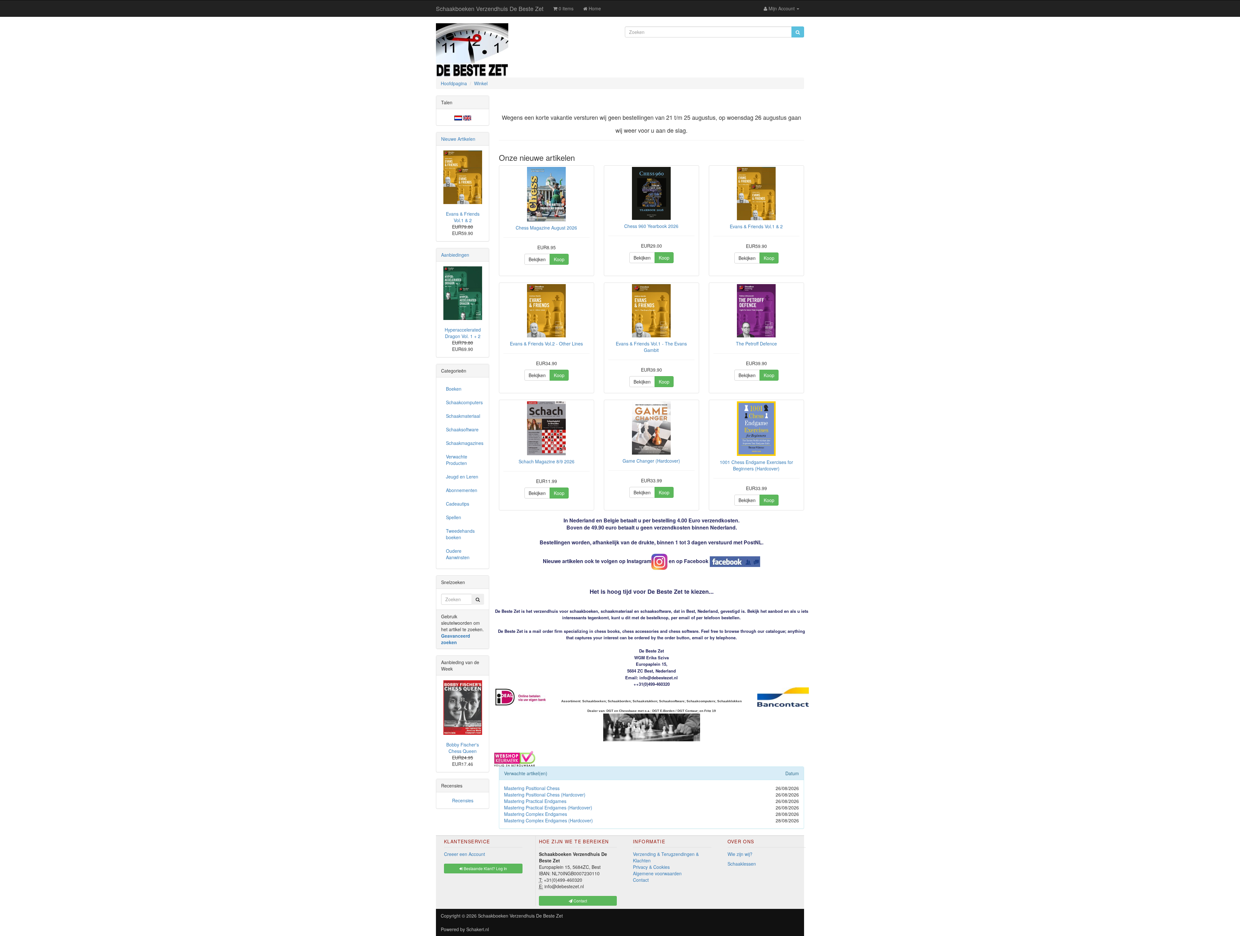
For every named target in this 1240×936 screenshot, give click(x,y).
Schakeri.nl (477, 929)
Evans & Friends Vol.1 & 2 (756, 226)
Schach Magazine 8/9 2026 (546, 461)
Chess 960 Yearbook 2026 (651, 226)
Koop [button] (559, 259)
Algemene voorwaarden (657, 873)
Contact (641, 880)
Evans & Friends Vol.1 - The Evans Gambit (651, 346)
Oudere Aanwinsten (458, 554)
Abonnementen (461, 490)
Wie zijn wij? (740, 854)
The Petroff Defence (756, 343)
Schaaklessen (742, 863)
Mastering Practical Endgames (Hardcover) (548, 807)
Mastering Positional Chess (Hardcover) (544, 794)
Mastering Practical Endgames (535, 801)
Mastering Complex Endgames (535, 814)
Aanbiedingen (455, 255)
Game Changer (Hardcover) (651, 461)
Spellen (453, 517)
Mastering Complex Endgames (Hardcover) (548, 820)
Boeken (453, 389)
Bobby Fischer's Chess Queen (462, 747)
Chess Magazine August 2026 (546, 227)
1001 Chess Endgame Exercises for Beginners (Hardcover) (756, 465)
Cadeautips (457, 503)
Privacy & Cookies (651, 867)
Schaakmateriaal (463, 416)
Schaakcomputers (464, 402)
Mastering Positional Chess (532, 788)
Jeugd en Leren (462, 476)
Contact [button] (580, 900)
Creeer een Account (464, 854)
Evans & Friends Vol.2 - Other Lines (546, 343)
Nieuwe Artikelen (458, 139)
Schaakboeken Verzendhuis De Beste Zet (489, 8)
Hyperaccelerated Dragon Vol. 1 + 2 (463, 332)
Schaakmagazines (464, 443)
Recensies (462, 800)
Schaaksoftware (462, 429)
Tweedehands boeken (460, 534)
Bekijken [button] (537, 259)
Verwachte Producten (456, 459)
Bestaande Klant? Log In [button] (485, 868)
